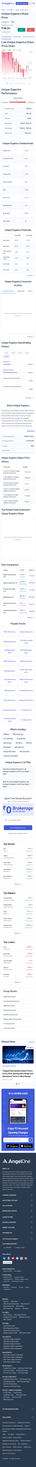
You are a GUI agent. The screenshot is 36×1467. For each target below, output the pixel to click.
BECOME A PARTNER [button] (9, 1222)
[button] (18, 771)
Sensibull (6, 1287)
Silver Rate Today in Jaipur (11, 1362)
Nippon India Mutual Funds (11, 1386)
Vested (27, 1287)
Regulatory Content (24, 1422)
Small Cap (4, 25)
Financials (17, 36)
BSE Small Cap (18, 734)
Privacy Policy (20, 1434)
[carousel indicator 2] (18, 1084)
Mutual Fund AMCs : (9, 1377)
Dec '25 (20, 353)
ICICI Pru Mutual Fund (10, 1384)
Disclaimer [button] (6, 1417)
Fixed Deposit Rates (17, 1281)
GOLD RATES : (7, 1337)
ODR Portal (27, 1447)
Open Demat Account (22, 3)
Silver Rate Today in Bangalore (13, 1357)
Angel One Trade (19, 1277)
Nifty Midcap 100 (8, 1306)
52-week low (21, 738)
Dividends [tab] (20, 291)
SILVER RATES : (7, 1352)
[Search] (31, 3)
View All (32, 1042)
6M (21, 83)
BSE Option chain (25, 1333)
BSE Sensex (7, 743)
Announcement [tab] (8, 291)
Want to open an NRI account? (18, 833)
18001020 (8, 1247)
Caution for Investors (9, 1453)
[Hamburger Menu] (34, 3)
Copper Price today (9, 1368)
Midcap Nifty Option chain (11, 1330)
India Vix (17, 1308)
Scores (27, 1426)
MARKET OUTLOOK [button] (8, 1227)
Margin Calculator (9, 751)
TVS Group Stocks (9, 1028)
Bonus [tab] (30, 291)
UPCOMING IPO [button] (7, 1233)
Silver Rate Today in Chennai (12, 1359)
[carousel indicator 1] (16, 1084)
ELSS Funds (7, 1392)
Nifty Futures (7, 1315)
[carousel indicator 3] (19, 1084)
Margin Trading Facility (21, 1279)
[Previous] (4, 1065)
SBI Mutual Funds (25, 1379)
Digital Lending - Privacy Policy (12, 1437)
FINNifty (6, 734)
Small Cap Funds (8, 1395)
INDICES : (5, 1299)
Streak (21, 1287)
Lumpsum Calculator (10, 756)
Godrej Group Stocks (9, 1010)
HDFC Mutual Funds (23, 1381)
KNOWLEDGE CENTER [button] (9, 1211)
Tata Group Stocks (9, 1023)
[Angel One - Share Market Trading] (7, 3)
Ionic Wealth (17, 1271)
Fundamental (6, 36)
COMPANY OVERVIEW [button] (9, 1195)
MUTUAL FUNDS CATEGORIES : (12, 1390)
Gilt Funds (6, 1397)
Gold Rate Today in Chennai (11, 1344)
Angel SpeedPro (8, 1279)
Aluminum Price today (25, 1368)
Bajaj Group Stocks (9, 1005)
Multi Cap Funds (8, 1399)
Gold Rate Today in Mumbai (11, 1339)
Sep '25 (13, 353)
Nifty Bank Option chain (11, 1328)
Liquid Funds (17, 1392)
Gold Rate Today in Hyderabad (12, 1346)
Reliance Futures (24, 1317)
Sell (30, 30)
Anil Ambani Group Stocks (11, 1001)
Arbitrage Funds (21, 1395)
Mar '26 (27, 353)
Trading (11, 25)
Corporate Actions (29, 36)
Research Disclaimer (9, 1422)
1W (10, 83)
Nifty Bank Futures (20, 1315)
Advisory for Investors (9, 1444)
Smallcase (14, 1287)
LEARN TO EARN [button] (7, 1217)
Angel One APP (7, 1277)
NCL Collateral (22, 1444)
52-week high (8, 738)
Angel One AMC (7, 1271)
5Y (29, 83)
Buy (21, 30)
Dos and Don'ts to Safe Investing (12, 1426)
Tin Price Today (23, 1373)
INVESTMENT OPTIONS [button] (9, 1200)
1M (14, 83)
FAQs (4, 1434)
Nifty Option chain (9, 1326)
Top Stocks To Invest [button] (10, 1239)
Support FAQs (20, 1247)
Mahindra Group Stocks (10, 1014)
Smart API (6, 1281)
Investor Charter (25, 1440)
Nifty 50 (29, 743)
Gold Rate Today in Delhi (11, 1341)
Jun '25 (6, 353)
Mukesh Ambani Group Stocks (12, 1019)
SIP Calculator (25, 751)
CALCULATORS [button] (7, 1205)
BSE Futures (7, 1319)
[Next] (32, 1065)
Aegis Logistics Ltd (10, 583)
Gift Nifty (19, 743)
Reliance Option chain (10, 1333)
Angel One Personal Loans (10, 1440)
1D (7, 83)
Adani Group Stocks (9, 996)
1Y (25, 83)
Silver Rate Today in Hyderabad (13, 1355)
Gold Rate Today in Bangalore (12, 1348)
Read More (31, 431)
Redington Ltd (8, 597)
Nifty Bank (7, 747)
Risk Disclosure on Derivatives (12, 1450)
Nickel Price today (22, 1370)
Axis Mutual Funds (9, 1381)
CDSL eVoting (6, 1447)
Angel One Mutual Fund (10, 1379)
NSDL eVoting (17, 1447)
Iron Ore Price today (9, 1373)
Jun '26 (6, 356)
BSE (13, 22)
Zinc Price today (8, 1370)
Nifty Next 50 (19, 747)
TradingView (6, 1289)
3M (18, 83)
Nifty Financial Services (11, 1304)
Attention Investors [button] (10, 1409)
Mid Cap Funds (16, 1397)
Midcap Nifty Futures (10, 1317)
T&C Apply (11, 1434)
